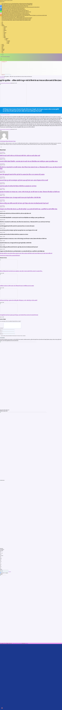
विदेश (2, 24)
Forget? (10, 571)
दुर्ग (4, 31)
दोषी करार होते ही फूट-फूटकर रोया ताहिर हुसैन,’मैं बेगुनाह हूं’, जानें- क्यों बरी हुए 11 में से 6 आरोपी (18, 300)
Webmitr (26, 643)
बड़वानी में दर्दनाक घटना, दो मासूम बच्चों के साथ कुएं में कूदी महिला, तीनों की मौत (20, 197)
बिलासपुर (5, 30)
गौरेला (8, 43)
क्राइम (2, 47)
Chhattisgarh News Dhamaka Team (5, 83)
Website (1, 333)
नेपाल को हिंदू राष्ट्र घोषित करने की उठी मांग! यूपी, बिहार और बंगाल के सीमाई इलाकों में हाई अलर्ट (24, 203)
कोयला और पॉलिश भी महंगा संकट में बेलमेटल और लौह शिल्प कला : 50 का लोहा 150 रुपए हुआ (15, 13)
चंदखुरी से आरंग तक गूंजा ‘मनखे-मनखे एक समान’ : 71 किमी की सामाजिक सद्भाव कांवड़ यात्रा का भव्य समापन (17, 17)
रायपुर (4, 29)
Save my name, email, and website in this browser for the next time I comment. (13, 335)
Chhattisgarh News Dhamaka (17, 643)
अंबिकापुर (6, 38)
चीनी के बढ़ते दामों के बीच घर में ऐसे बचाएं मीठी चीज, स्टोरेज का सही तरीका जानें (13, 8)
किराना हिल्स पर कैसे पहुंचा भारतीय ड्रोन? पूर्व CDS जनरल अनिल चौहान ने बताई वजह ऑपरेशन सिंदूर (16, 14)
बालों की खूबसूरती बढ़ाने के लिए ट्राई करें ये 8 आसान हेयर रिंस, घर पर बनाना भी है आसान (22, 174)
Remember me (3, 573)
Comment (2, 328)
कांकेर (4, 34)
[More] (1, 15)
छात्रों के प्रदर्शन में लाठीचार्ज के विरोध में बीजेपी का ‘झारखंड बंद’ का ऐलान (18, 186)
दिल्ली (3, 76)
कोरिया (5, 37)
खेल (2, 48)
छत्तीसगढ (3, 25)
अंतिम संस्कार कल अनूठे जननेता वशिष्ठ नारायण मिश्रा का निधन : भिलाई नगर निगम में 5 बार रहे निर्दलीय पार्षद (17, 4)
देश (2, 23)
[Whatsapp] (1, 11)
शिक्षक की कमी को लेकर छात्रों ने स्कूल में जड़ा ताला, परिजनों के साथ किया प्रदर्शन (13, 16)
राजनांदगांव (5, 26)
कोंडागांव (5, 32)
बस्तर (4, 35)
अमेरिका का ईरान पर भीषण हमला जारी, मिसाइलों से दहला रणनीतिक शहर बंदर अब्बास (17, 285)
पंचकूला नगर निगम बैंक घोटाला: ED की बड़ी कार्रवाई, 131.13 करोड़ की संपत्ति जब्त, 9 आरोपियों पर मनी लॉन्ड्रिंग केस (28, 209)
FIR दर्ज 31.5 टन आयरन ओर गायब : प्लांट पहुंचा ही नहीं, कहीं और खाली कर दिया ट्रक (13, 9)
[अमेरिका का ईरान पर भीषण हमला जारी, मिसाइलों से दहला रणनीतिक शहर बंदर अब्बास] (9, 283)
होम (2, 22)
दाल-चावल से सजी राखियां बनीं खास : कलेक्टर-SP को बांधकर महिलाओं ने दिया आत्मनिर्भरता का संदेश (16, 20)
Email (1, 332)
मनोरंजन (3, 45)
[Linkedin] (1, 9)
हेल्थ (2, 51)
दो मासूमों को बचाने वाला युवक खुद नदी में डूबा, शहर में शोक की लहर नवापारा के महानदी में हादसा (19, 315)
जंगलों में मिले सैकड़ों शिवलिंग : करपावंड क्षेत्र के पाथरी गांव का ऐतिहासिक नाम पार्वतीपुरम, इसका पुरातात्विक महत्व (29, 161)
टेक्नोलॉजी (3, 49)
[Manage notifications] (2, 708)
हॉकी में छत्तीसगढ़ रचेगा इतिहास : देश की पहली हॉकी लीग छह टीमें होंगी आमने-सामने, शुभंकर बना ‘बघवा (16, 12)
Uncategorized (2, 77)
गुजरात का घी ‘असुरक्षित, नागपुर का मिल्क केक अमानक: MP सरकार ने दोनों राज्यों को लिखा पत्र (15, 10)
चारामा (5, 28)
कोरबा (4, 36)
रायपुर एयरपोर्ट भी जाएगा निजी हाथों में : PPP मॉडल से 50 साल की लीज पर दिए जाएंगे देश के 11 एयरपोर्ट (16, 19)
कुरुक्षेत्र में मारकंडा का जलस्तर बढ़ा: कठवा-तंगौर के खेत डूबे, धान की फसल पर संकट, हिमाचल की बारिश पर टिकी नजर (30, 192)
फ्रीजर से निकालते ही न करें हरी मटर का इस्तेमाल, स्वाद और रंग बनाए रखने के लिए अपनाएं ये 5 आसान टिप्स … (21, 271)
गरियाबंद (8, 41)
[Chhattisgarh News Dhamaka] (5, 56)
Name (1, 330)
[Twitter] (1, 8)
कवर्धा (6, 39)
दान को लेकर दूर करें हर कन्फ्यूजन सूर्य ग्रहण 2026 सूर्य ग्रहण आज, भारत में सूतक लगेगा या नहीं (24, 180)
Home (1, 76)
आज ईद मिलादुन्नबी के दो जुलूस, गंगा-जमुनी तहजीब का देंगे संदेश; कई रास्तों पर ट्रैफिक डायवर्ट (15, 6)
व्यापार (3, 44)
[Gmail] (1, 13)
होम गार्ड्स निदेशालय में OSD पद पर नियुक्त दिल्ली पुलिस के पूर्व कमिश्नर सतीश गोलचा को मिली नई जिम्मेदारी (17, 3)
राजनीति (3, 50)
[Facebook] (1, 6)
